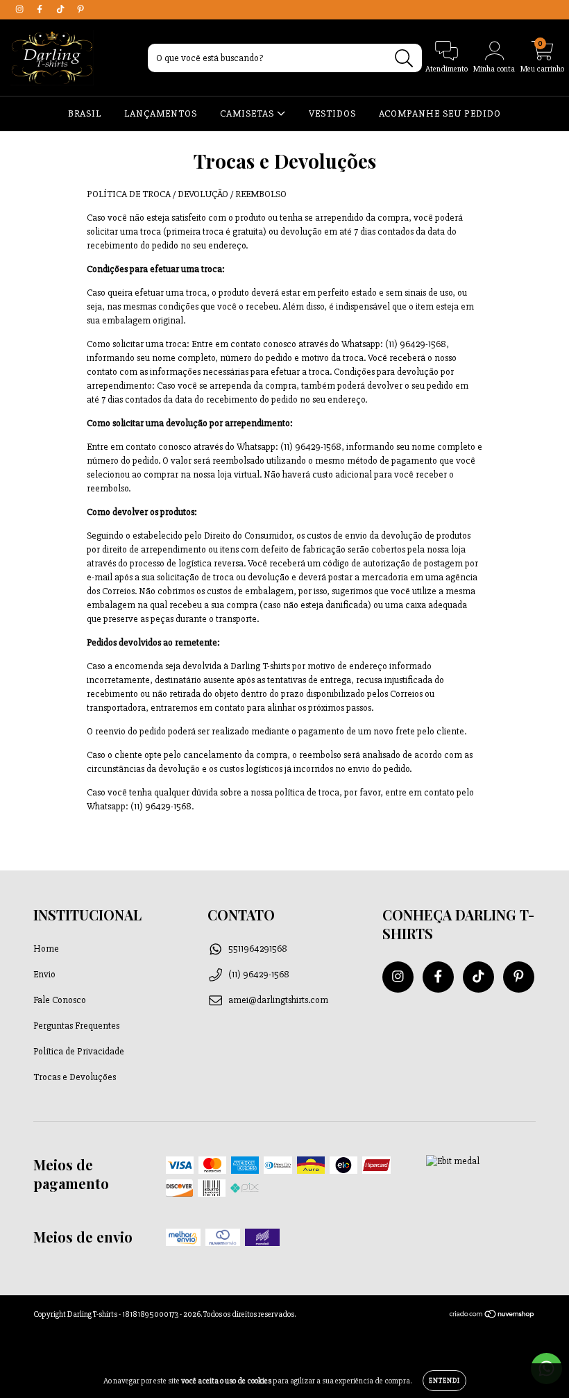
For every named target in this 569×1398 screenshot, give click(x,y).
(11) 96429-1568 (258, 974)
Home (46, 948)
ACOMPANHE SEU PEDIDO (440, 113)
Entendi (444, 1380)
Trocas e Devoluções (74, 1077)
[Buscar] (404, 58)
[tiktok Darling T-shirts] (61, 9)
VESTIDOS (332, 113)
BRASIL (84, 113)
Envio (44, 974)
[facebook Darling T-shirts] (41, 9)
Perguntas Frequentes (76, 1025)
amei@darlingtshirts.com (278, 1000)
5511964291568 (257, 948)
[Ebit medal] (452, 1161)
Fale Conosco (59, 1000)
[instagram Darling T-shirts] (20, 9)
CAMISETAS (248, 113)
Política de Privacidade (78, 1051)
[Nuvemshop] (492, 1316)
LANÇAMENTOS (160, 113)
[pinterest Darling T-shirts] (80, 9)
